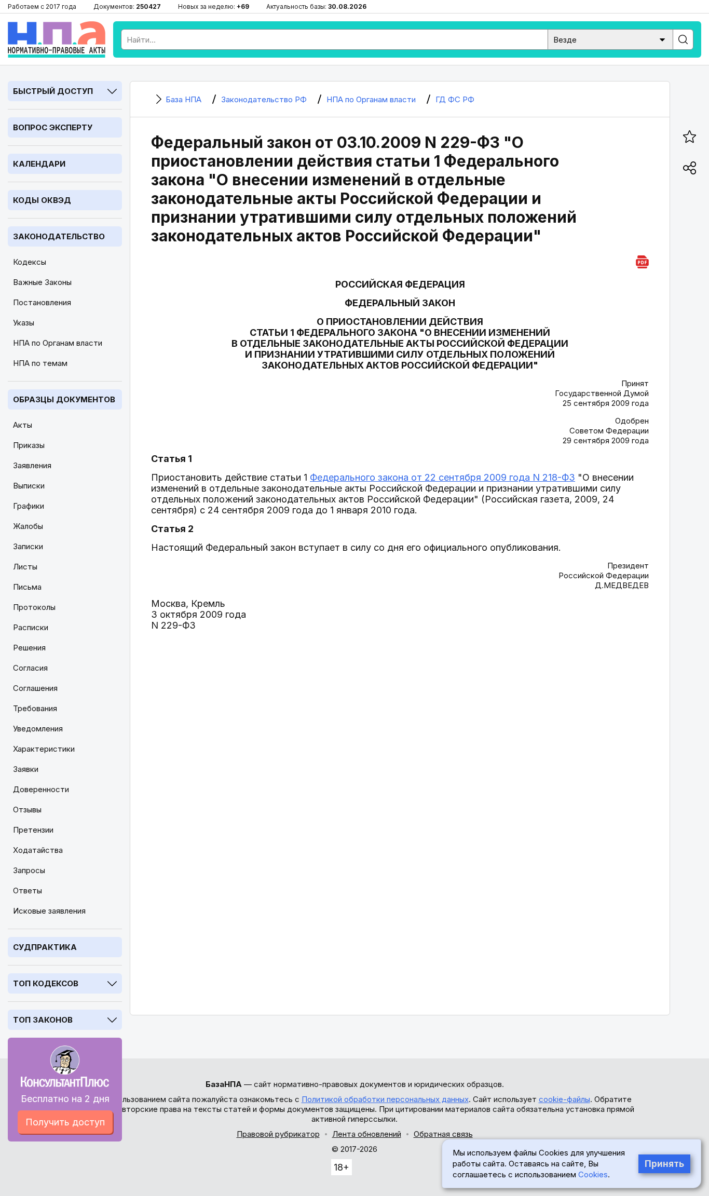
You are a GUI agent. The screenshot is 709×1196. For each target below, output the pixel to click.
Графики (28, 506)
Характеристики (44, 749)
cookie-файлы (564, 1099)
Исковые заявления (49, 911)
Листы (25, 567)
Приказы (29, 445)
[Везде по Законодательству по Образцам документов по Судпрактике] (610, 39)
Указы (23, 323)
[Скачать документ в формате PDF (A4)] (642, 260)
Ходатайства (38, 850)
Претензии (33, 830)
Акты (22, 425)
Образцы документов (64, 399)
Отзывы (27, 809)
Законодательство (59, 236)
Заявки (25, 769)
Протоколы (34, 607)
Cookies (593, 1174)
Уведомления (38, 728)
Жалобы (28, 526)
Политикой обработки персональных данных (385, 1099)
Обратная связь (443, 1134)
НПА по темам (40, 363)
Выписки (29, 486)
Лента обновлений (366, 1134)
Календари (39, 164)
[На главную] (56, 39)
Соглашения (35, 688)
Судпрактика (45, 947)
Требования (35, 708)
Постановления (42, 302)
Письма (27, 587)
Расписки (30, 627)
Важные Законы (42, 282)
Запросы (29, 870)
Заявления (32, 465)
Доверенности (41, 789)
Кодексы (29, 262)
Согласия (30, 668)
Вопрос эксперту (52, 127)
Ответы (27, 890)
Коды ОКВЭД (42, 200)
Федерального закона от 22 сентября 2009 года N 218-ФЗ (442, 477)
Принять (664, 1164)
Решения (29, 648)
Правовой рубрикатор (278, 1134)
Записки (28, 546)
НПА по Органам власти (57, 343)
